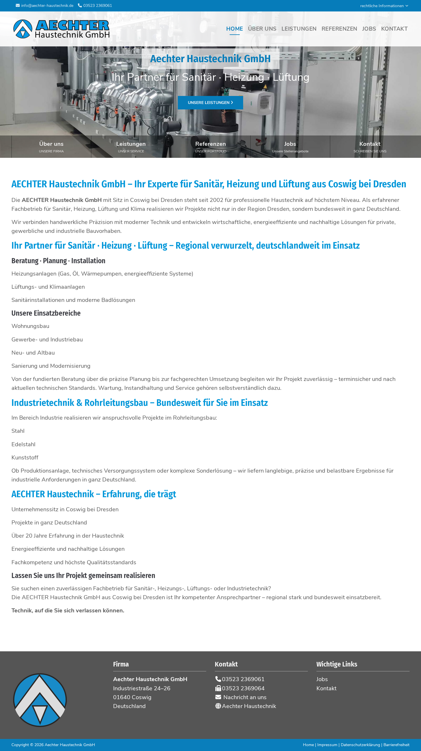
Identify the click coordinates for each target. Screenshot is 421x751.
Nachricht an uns (244, 697)
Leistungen (131, 146)
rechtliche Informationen (382, 6)
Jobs (290, 146)
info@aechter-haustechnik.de (47, 5)
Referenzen (210, 146)
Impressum (327, 745)
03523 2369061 (97, 5)
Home (308, 745)
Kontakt (370, 146)
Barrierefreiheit (396, 745)
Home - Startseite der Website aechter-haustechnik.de (61, 29)
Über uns (51, 146)
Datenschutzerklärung (360, 745)
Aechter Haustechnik (248, 706)
